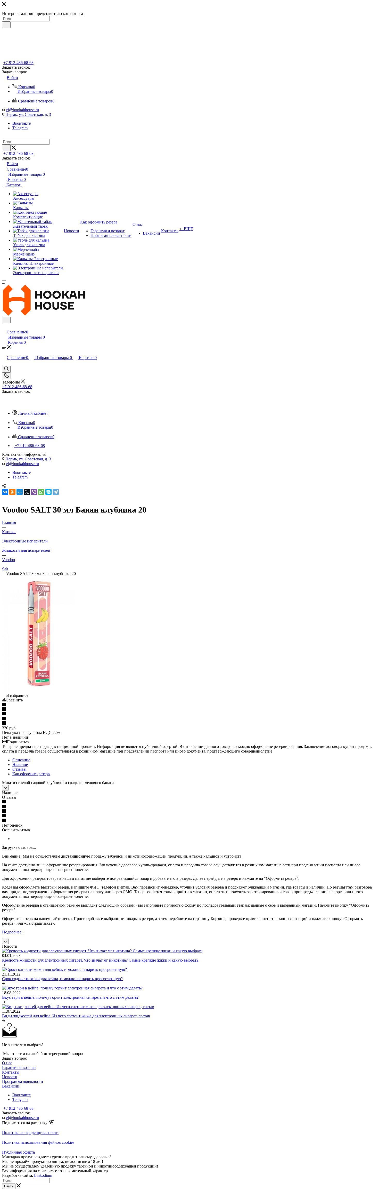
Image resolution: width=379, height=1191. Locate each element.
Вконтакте (21, 123)
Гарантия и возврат (19, 1067)
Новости (9, 1077)
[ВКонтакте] (5, 492)
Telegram (20, 128)
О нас (7, 1063)
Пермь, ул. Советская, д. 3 (28, 114)
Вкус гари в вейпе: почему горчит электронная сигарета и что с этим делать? (70, 997)
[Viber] (34, 492)
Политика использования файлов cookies (38, 1142)
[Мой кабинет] (4, 326)
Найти (8, 1186)
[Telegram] (56, 492)
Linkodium (43, 1175)
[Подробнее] (3, 965)
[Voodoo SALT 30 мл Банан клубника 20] (38, 691)
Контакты (10, 1072)
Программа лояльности (22, 1081)
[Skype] (48, 492)
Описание (21, 760)
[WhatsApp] (41, 492)
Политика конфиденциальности (30, 1132)
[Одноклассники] (12, 492)
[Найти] (6, 24)
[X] (27, 492)
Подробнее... (13, 932)
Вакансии (10, 1086)
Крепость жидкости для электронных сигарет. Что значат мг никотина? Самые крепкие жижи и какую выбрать (100, 960)
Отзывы (19, 769)
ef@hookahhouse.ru (22, 110)
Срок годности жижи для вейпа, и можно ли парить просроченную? (62, 979)
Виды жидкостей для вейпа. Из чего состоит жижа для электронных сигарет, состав (76, 1016)
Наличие (20, 764)
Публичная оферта (18, 1152)
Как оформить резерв (31, 774)
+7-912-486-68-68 (18, 62)
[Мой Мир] (20, 492)
